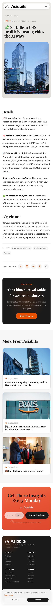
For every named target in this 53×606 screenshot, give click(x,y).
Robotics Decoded (12, 581)
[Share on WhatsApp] (39, 266)
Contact (30, 576)
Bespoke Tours (10, 576)
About (29, 573)
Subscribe (8, 565)
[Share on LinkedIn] (27, 266)
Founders (31, 559)
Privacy (30, 579)
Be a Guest (31, 565)
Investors (8, 579)
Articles (8, 556)
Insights (7, 15)
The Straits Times (40, 248)
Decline (15, 600)
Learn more (8, 595)
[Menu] (46, 6)
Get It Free (26, 316)
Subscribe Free (37, 515)
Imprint (30, 581)
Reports (8, 562)
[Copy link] (46, 266)
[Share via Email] (33, 266)
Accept (38, 600)
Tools (7, 559)
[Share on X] (20, 266)
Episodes (31, 556)
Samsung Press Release (21, 248)
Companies (9, 573)
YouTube (30, 562)
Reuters (7, 253)
